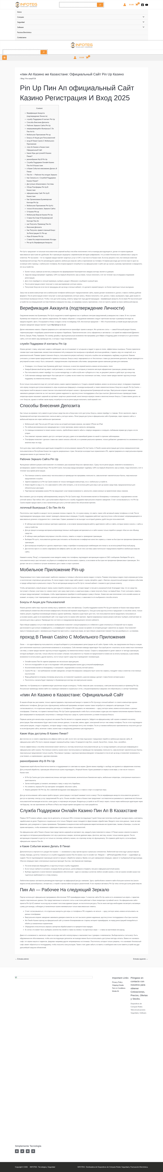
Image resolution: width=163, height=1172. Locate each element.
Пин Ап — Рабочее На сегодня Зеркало (42, 175)
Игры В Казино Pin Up (35, 236)
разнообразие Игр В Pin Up (37, 159)
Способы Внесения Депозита (38, 122)
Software (20, 27)
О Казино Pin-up (33, 212)
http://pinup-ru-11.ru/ (58, 325)
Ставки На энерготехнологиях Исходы (41, 239)
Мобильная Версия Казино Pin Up (40, 215)
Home (19, 12)
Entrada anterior (22, 959)
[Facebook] (142, 4)
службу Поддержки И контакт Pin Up (41, 119)
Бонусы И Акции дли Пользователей (41, 138)
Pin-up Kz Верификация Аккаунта (39, 242)
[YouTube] (146, 4)
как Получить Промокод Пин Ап (39, 224)
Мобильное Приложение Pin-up (39, 135)
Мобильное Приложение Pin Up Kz (40, 206)
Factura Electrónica (24, 32)
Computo (20, 17)
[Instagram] (17, 1151)
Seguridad (21, 22)
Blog (22, 78)
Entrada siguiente (140, 959)
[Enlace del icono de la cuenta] (124, 4)
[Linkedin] (33, 1151)
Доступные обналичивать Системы (40, 184)
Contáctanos (21, 37)
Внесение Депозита (34, 227)
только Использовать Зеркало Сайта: (41, 208)
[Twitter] (22, 1151)
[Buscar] (100, 5)
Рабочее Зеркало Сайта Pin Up (38, 125)
